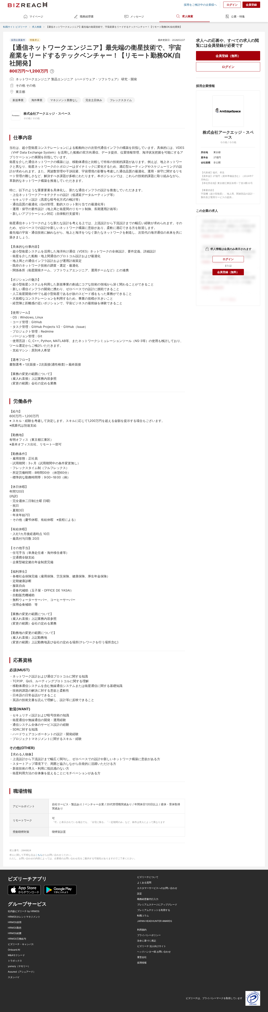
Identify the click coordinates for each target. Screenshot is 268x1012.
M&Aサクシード (16, 955)
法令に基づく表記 (146, 941)
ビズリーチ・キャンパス (21, 944)
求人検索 (187, 16)
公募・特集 (238, 16)
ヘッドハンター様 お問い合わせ (154, 952)
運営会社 (142, 957)
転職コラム (143, 915)
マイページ (36, 16)
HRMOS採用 (14, 922)
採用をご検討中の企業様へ (200, 4)
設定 (139, 893)
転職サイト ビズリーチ (15, 26)
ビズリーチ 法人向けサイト (151, 946)
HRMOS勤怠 (14, 928)
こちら (38, 854)
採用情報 (142, 963)
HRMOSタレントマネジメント (24, 917)
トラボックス (15, 961)
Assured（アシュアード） (22, 972)
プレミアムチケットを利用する (153, 910)
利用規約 (142, 930)
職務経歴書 (87, 16)
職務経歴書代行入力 (147, 899)
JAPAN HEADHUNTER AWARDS (154, 921)
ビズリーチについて (147, 877)
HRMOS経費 (14, 933)
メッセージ (137, 16)
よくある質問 (144, 882)
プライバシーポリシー (149, 935)
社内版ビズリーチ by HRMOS (23, 911)
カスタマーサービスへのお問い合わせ (157, 888)
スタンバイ (14, 977)
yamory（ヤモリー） (19, 966)
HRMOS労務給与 (17, 939)
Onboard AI (14, 950)
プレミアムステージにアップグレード (157, 904)
